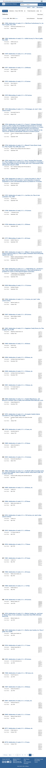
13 (19, 755)
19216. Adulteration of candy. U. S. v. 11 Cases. (17, 645)
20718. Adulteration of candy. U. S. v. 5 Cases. (17, 742)
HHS (23, 766)
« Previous (4, 18)
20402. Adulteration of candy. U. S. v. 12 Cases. (17, 714)
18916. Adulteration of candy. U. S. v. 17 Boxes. (17, 544)
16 (27, 755)
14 (22, 755)
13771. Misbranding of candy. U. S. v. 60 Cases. (17, 238)
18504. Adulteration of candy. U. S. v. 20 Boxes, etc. (19, 357)
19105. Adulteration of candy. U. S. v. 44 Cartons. (18, 599)
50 (39, 18)
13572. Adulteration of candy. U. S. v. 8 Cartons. (18, 81)
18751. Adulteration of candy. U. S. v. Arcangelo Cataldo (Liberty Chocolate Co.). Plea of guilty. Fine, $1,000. (21, 414)
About (28, 7)
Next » (16, 18)
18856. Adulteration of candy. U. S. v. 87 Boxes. (17, 501)
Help (33, 7)
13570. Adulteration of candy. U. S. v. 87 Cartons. (18, 53)
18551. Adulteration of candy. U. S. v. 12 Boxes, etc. (19, 385)
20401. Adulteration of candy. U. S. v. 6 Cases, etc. (18, 700)
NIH (21, 766)
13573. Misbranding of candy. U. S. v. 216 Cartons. (18, 95)
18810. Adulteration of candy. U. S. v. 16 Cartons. (18, 457)
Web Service (40, 7)
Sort (30, 18)
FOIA (25, 760)
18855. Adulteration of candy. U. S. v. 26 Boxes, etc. (19, 487)
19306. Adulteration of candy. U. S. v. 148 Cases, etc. (19, 673)
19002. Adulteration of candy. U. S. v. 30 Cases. (17, 572)
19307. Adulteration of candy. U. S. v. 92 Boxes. (17, 687)
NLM (18, 766)
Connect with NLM (6, 759)
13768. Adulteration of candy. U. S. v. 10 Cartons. (18, 210)
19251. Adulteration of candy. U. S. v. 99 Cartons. (18, 659)
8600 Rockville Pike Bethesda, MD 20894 (17, 762)
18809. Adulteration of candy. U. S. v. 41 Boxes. (17, 443)
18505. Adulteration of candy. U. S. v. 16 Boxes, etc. (19, 371)
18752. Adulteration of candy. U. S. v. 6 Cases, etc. (18, 429)
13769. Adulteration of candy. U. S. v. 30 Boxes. (17, 224)
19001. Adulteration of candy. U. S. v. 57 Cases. (17, 558)
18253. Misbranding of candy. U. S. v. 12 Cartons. (18, 285)
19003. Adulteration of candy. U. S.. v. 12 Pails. (17, 586)
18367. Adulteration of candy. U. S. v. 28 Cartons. (18, 314)
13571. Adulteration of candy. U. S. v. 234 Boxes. (18, 67)
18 (32, 755)
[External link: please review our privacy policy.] (3, 761)
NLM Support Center (38, 759)
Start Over (5, 11)
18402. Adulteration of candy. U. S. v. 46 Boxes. (17, 343)
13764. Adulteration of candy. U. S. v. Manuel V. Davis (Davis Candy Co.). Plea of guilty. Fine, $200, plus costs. (21, 146)
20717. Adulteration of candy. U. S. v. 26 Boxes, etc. (19, 728)
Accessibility (37, 760)
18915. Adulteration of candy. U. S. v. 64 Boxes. (17, 530)
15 (25, 755)
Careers (36, 762)
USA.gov (27, 766)
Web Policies (26, 759)
